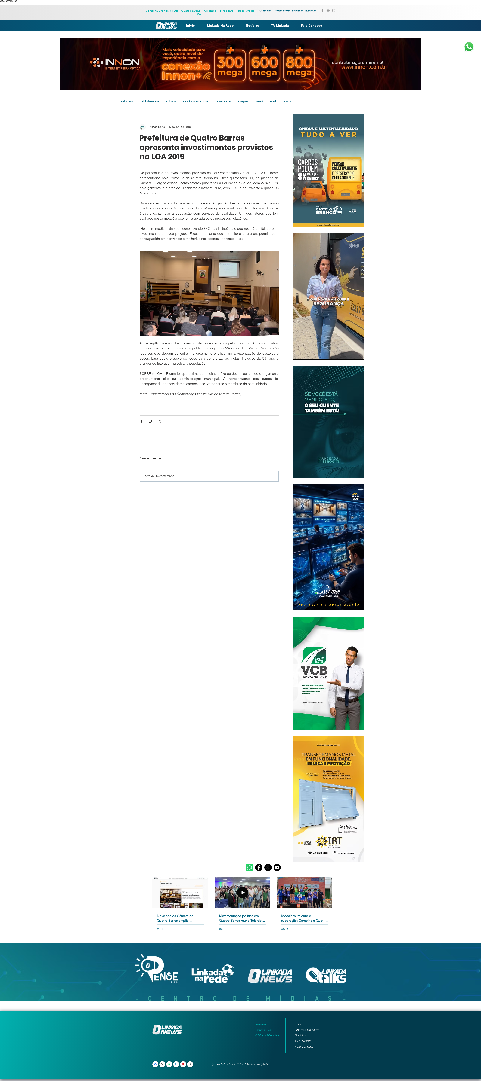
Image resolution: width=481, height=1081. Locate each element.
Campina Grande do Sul (162, 10)
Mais (285, 101)
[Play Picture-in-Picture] (352, 354)
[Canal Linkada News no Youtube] (328, 10)
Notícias (300, 1035)
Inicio (298, 1024)
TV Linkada (303, 1041)
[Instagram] (268, 867)
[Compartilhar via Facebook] (141, 421)
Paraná (259, 101)
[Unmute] (304, 354)
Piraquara (227, 10)
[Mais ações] (276, 127)
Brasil (273, 101)
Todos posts (127, 101)
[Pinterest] (183, 1064)
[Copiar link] (190, 1064)
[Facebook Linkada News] (322, 10)
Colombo (210, 10)
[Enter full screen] (359, 354)
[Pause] (298, 354)
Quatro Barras (190, 10)
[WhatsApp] (169, 1064)
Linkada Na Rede (307, 1029)
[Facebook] (258, 867)
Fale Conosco (304, 1046)
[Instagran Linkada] (334, 10)
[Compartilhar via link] (150, 421)
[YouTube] (277, 867)
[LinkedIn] (176, 1064)
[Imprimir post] (160, 421)
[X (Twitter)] (162, 1064)
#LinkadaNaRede (150, 101)
